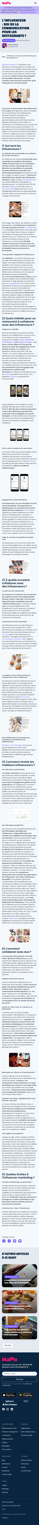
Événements (6, 1464)
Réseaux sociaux (7, 1439)
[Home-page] (19, 1359)
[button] (35, 3)
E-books (5, 1467)
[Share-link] (4, 1241)
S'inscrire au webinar (27, 12)
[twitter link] (9, 1241)
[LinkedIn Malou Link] (11, 1409)
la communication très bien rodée (17, 638)
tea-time (5, 634)
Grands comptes (26, 1435)
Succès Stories (26, 1471)
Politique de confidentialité (11, 1506)
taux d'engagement (13, 283)
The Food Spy (25, 697)
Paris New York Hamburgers (12, 745)
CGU (3, 1509)
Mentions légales (7, 1502)
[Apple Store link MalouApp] (9, 1395)
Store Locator (6, 1449)
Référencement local (9, 1428)
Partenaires (25, 1464)
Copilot (4, 1485)
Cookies (5, 1518)
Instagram (13, 187)
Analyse (4, 1442)
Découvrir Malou (26, 1460)
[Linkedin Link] (20, 1241)
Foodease (14, 377)
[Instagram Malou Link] (7, 1409)
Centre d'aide (6, 1474)
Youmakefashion (28, 180)
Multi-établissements (28, 1432)
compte (7, 374)
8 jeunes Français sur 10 (11, 65)
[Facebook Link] (14, 1241)
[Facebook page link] (3, 1409)
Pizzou (30, 461)
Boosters (5, 1492)
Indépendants (25, 1428)
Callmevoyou (13, 918)
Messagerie (6, 1446)
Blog (3, 57)
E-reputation (6, 1435)
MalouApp (5, 1489)
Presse (23, 1467)
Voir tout (7, 1345)
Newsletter (5, 1471)
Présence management (10, 1432)
